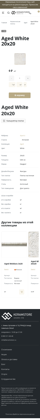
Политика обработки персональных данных (20, 414)
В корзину (20, 95)
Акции (4, 354)
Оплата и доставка (9, 359)
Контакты (5, 369)
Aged (25, 23)
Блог (3, 364)
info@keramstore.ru (8, 340)
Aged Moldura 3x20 (13, 264)
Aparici (22, 135)
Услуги (4, 374)
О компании (6, 349)
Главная (4, 23)
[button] (20, 336)
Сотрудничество (8, 379)
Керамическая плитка (15, 22)
